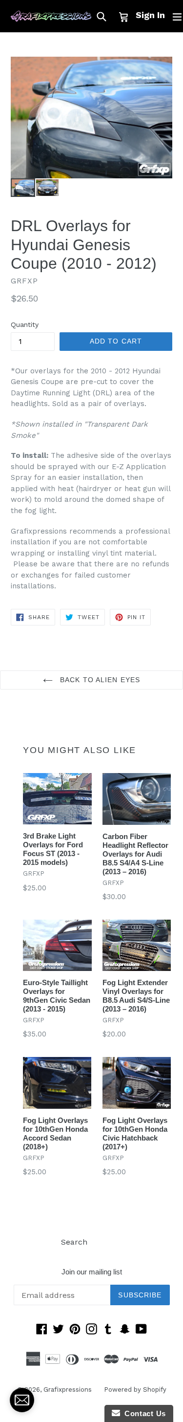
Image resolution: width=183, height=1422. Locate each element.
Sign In (150, 15)
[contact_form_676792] (22, 1400)
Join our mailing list (91, 1272)
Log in (111, 1242)
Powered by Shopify (135, 1389)
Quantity (25, 324)
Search (74, 1242)
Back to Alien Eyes (99, 680)
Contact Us (143, 1413)
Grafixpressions (67, 1389)
